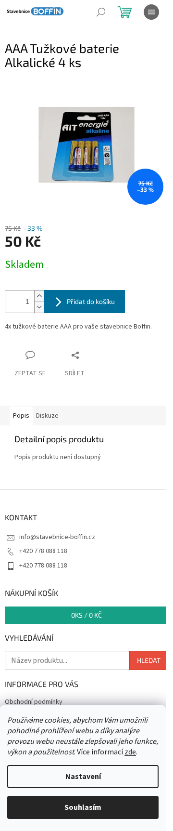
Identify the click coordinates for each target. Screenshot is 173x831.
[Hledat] (101, 12)
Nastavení (83, 776)
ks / (86, 615)
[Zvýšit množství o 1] (39, 296)
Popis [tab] (21, 416)
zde (130, 752)
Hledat (149, 660)
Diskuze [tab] (47, 416)
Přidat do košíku (91, 301)
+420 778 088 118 (43, 551)
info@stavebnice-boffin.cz (57, 537)
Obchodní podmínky (33, 702)
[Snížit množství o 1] (39, 307)
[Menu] (151, 12)
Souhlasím (82, 807)
